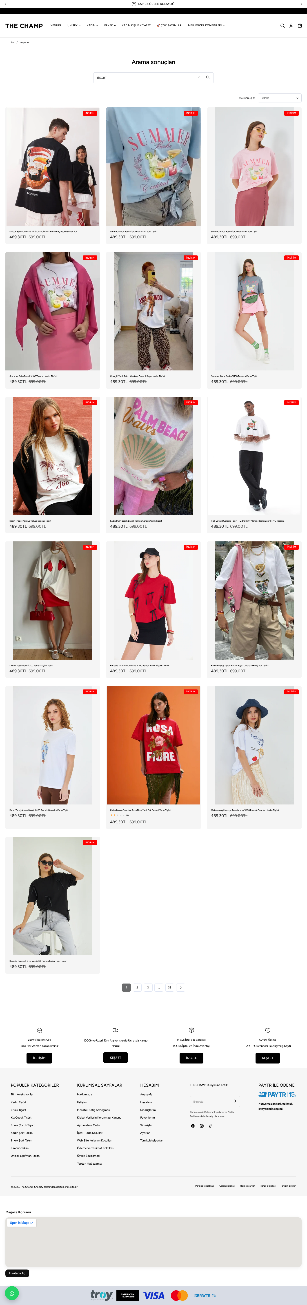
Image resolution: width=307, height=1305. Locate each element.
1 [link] (126, 987)
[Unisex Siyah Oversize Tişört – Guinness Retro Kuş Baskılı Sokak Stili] (52, 166)
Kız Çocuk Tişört (21, 1117)
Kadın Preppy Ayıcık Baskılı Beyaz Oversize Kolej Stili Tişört (240, 665)
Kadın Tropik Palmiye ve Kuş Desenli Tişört (30, 520)
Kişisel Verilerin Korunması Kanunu (99, 1117)
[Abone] (235, 1101)
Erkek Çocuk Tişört (23, 1125)
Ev (12, 42)
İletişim (82, 1102)
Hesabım (146, 1102)
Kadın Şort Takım (22, 1132)
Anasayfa (146, 1094)
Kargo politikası (268, 1185)
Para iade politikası (204, 1185)
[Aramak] (208, 77)
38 (169, 987)
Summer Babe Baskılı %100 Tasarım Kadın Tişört (134, 231)
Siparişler (146, 1125)
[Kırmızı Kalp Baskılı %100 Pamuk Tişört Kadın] (52, 600)
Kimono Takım (20, 1148)
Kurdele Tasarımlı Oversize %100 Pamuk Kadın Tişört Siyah (38, 960)
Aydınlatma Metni (88, 1125)
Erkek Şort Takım (21, 1140)
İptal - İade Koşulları (90, 1132)
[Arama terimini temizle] (199, 77)
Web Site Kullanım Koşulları (94, 1140)
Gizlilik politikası (227, 1185)
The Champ (26, 1186)
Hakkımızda (84, 1094)
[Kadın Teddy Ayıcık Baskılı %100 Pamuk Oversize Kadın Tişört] (52, 745)
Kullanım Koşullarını (214, 1112)
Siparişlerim (148, 1110)
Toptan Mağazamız (89, 1163)
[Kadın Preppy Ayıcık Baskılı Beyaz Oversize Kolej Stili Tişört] (254, 600)
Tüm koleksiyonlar (22, 1094)
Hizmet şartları (247, 1185)
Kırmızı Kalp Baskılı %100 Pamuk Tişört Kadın (31, 665)
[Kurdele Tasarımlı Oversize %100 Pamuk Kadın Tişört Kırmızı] (153, 600)
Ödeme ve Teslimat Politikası (95, 1148)
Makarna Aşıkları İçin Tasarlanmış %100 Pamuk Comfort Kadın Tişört (245, 810)
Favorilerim (147, 1117)
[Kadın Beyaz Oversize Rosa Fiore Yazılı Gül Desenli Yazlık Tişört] (153, 745)
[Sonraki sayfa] (180, 988)
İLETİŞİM (39, 1058)
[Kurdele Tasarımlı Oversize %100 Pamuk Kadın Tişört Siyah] (52, 896)
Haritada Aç (17, 1273)
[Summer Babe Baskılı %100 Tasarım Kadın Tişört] (153, 166)
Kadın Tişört (18, 1102)
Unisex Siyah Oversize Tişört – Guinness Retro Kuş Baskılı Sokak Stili (43, 231)
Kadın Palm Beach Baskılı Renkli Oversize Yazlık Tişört (136, 520)
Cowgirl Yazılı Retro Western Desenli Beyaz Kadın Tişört (137, 376)
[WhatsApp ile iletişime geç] (12, 1293)
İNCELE (191, 1058)
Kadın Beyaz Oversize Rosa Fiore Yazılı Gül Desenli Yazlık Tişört (140, 810)
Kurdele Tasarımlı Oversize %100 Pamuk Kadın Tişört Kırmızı (139, 665)
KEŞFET (115, 1058)
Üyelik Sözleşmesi (88, 1155)
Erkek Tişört (18, 1110)
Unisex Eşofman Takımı (25, 1155)
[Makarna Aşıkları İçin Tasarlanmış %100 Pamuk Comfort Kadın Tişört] (254, 745)
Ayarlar (145, 1132)
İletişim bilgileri (288, 1185)
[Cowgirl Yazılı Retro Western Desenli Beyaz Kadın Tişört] (153, 311)
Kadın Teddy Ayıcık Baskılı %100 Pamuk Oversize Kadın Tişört (39, 810)
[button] (282, 25)
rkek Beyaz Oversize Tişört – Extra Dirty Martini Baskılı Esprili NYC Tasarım (248, 520)
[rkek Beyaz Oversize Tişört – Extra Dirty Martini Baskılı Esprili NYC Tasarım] (254, 456)
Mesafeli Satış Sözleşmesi (93, 1110)
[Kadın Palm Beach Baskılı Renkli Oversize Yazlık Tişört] (153, 456)
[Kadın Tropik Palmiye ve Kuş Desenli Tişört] (52, 456)
